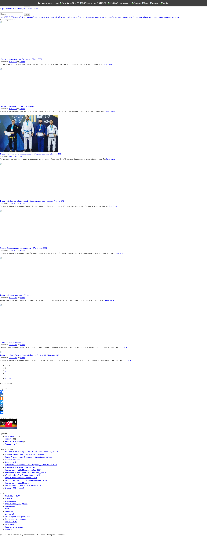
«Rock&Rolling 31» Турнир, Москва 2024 (22, 475)
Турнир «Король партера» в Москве (15, 295)
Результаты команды (164, 17)
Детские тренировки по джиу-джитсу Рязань (24, 454)
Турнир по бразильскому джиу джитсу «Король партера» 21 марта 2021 (31, 154)
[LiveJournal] (103, 409)
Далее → (9, 378)
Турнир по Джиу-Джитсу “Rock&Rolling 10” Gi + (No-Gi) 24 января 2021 (30, 355)
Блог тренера (150, 17)
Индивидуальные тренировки (99, 17)
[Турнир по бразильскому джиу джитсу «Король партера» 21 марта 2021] (29, 151)
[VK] (103, 395)
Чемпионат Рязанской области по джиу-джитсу (25, 472)
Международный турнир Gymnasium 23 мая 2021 (21, 59)
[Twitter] (103, 402)
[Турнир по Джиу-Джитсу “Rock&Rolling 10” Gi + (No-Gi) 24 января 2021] (1, 352)
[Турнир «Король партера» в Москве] (29, 258)
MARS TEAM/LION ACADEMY (12, 342)
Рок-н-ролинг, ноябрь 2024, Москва (20, 467)
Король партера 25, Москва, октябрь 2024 (23, 470)
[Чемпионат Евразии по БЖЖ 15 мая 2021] (29, 70)
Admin (22, 62)
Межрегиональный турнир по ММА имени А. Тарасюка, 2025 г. (31, 452)
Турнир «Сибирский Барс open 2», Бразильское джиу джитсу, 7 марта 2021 (32, 201)
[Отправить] (103, 412)
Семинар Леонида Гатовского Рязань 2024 (23, 485)
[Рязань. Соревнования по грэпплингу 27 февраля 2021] (29, 211)
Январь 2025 (10, 462)
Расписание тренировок (122, 17)
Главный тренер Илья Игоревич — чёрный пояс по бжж (28, 457)
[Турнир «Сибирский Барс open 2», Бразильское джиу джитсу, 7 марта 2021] (29, 164)
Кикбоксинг (61, 17)
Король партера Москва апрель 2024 (21, 478)
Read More (108, 64)
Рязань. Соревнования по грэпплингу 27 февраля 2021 (23, 248)
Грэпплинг (73, 17)
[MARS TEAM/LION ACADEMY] (29, 306)
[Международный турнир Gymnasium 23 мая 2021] (29, 22)
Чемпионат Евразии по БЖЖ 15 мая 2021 (17, 106)
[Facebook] (103, 392)
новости (176, 17)
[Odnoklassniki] (103, 398)
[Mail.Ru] (103, 405)
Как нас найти (138, 17)
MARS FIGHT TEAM (7, 17)
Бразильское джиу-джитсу (44, 17)
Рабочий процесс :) (13, 459)
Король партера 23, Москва (17, 483)
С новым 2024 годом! (14, 488)
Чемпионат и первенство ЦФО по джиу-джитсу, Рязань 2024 (31, 465)
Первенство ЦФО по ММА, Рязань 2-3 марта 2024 (26, 480)
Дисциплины (27, 17)
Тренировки (10, 444)
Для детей (82, 17)
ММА (67, 17)
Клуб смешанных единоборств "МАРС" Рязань (19, 8)
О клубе (18, 17)
